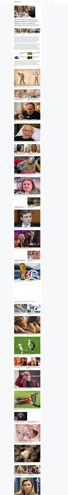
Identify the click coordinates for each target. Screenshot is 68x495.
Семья (47, 1)
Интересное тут (17, 1)
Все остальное (51, 1)
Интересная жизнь (38, 1)
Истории (44, 1)
